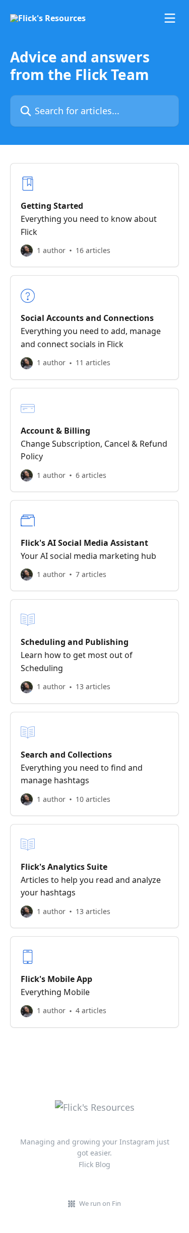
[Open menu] (170, 18)
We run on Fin (100, 1203)
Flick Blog (94, 1164)
